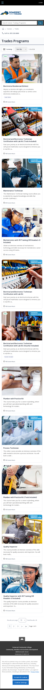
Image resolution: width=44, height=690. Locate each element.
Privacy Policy (35, 672)
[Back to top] (22, 649)
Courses (9, 29)
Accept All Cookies (20, 677)
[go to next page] (22, 626)
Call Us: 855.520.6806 (10, 33)
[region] (20, 672)
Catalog (9, 49)
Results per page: (12, 620)
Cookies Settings (21, 682)
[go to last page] (26, 626)
